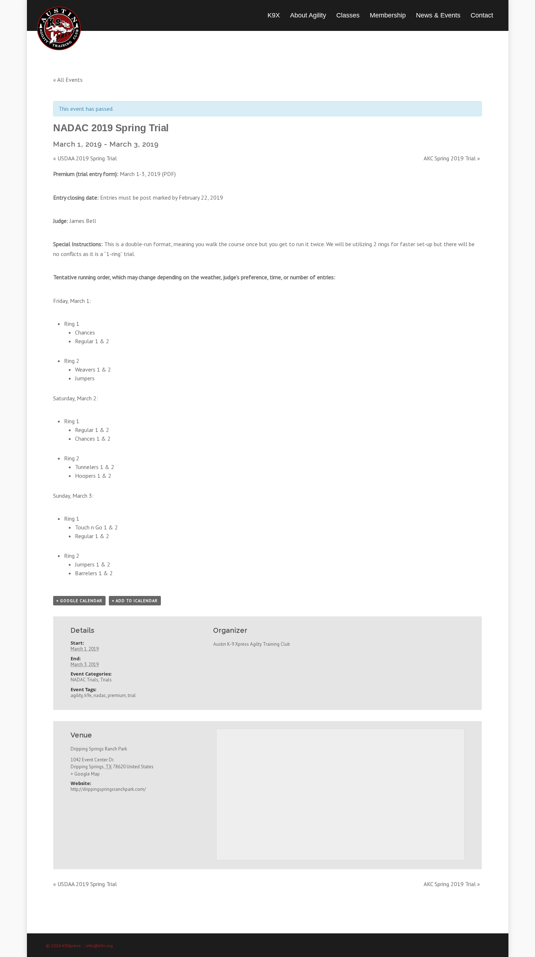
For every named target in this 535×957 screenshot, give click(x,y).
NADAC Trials (84, 680)
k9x (88, 695)
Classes (348, 15)
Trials (106, 680)
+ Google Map (85, 774)
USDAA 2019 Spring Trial (85, 158)
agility (77, 695)
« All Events (68, 79)
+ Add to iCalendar (135, 600)
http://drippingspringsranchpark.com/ (108, 789)
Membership (388, 15)
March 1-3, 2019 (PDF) (148, 173)
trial (132, 695)
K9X (274, 15)
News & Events (438, 15)
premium (117, 695)
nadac (100, 695)
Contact (482, 15)
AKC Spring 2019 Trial (452, 158)
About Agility (308, 15)
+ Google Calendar (79, 600)
